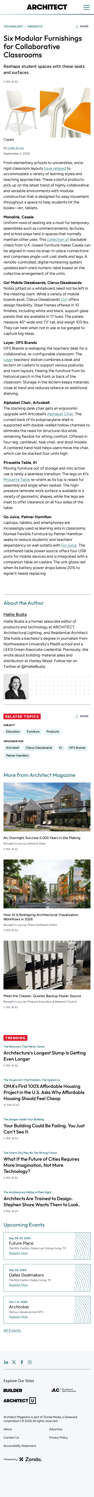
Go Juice (69, 545)
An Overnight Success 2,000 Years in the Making (41, 838)
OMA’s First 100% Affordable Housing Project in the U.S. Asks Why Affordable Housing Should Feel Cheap (44, 1092)
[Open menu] (86, 7)
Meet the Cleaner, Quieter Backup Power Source (42, 996)
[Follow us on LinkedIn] (6, 1362)
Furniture (33, 731)
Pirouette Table (16, 479)
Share (84, 26)
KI (60, 748)
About (7, 1429)
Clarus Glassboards (39, 748)
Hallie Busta (16, 148)
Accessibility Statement (19, 1446)
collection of (58, 239)
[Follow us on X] (14, 1362)
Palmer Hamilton (17, 755)
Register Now (18, 1253)
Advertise (55, 1429)
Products (35, 26)
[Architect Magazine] (47, 7)
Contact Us (11, 1437)
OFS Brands (77, 748)
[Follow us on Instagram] (29, 1362)
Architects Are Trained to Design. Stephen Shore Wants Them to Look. (41, 1201)
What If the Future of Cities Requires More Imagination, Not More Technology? (41, 1165)
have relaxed (55, 168)
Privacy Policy (58, 1437)
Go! (64, 299)
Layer (8, 359)
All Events (12, 1330)
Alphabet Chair (60, 414)
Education (13, 731)
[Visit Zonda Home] (22, 1459)
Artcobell (12, 748)
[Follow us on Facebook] (21, 1362)
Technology (13, 26)
